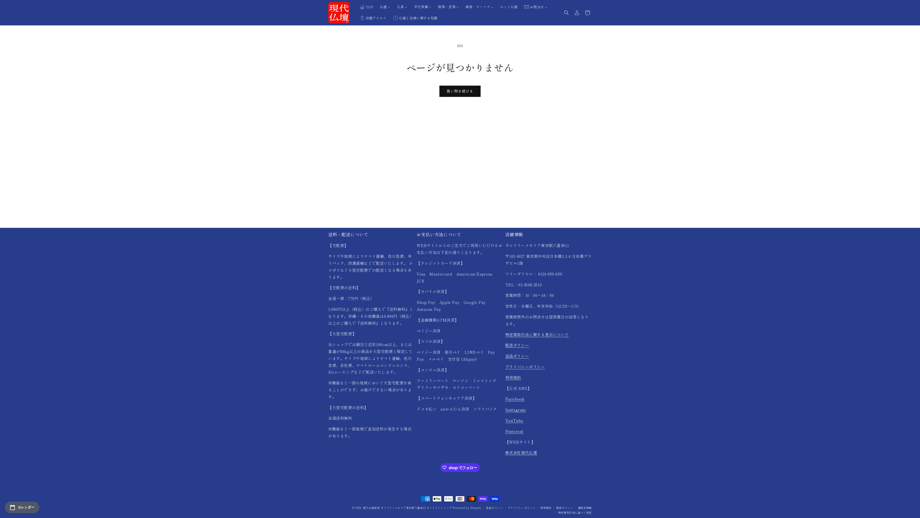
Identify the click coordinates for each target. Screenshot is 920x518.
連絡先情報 (585, 508)
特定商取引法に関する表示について (537, 334)
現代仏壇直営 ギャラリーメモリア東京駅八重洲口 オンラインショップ (407, 508)
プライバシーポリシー (525, 367)
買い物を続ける (460, 91)
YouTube (514, 420)
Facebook (514, 399)
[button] (566, 12)
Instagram (515, 409)
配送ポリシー (517, 345)
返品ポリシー (517, 356)
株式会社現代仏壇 (521, 452)
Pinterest (514, 431)
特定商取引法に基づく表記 (575, 512)
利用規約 (513, 377)
